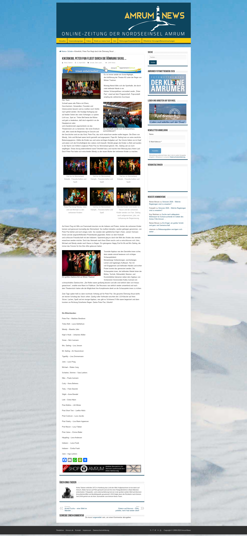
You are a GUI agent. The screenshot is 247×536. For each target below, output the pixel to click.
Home (63, 51)
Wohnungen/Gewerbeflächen (129, 41)
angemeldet (97, 517)
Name (151, 134)
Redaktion (60, 530)
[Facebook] (153, 530)
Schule (70, 51)
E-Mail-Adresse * (155, 142)
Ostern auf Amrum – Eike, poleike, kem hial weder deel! (127, 509)
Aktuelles (62, 41)
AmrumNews (186, 530)
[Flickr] (158, 530)
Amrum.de (69, 530)
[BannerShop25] (102, 468)
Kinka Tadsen (68, 62)
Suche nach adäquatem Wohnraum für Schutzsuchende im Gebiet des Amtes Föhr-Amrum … (166, 216)
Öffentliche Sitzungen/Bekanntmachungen (159, 41)
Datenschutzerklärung (177, 157)
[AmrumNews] (123, 20)
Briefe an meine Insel (102, 41)
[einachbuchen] (102, 69)
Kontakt (78, 530)
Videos (88, 41)
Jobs (114, 41)
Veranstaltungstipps (76, 41)
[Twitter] (155, 530)
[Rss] (151, 530)
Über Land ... (99, 62)
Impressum (87, 530)
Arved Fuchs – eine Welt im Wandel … (76, 509)
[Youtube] (161, 530)
